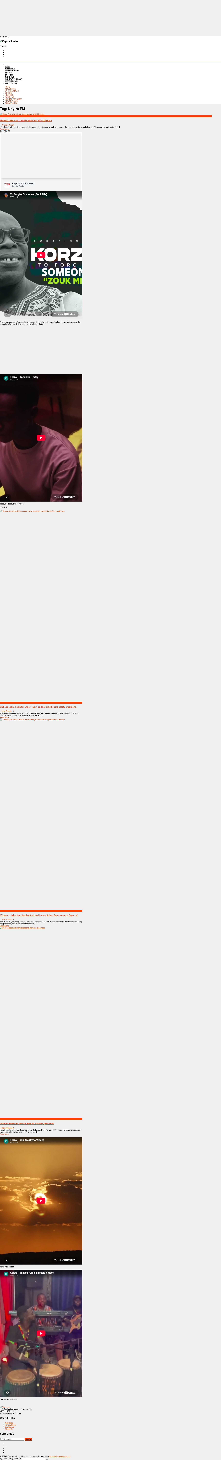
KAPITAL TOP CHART (13, 79)
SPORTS (8, 73)
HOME (7, 67)
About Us (9, 1429)
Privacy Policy (10, 1425)
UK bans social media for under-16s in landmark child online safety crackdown (38, 707)
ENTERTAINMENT (12, 71)
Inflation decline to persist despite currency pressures (27, 1123)
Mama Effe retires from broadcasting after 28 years (26, 120)
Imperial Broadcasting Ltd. (59, 1456)
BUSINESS (9, 75)
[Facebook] (6, 52)
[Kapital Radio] (9, 41)
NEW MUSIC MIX (11, 81)
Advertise (9, 1423)
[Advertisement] (76, 18)
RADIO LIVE (9, 77)
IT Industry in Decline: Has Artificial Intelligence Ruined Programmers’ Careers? (39, 915)
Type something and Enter (10, 1459)
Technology (4, 911)
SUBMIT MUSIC (11, 83)
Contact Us (9, 1427)
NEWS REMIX (10, 69)
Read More (4, 129)
